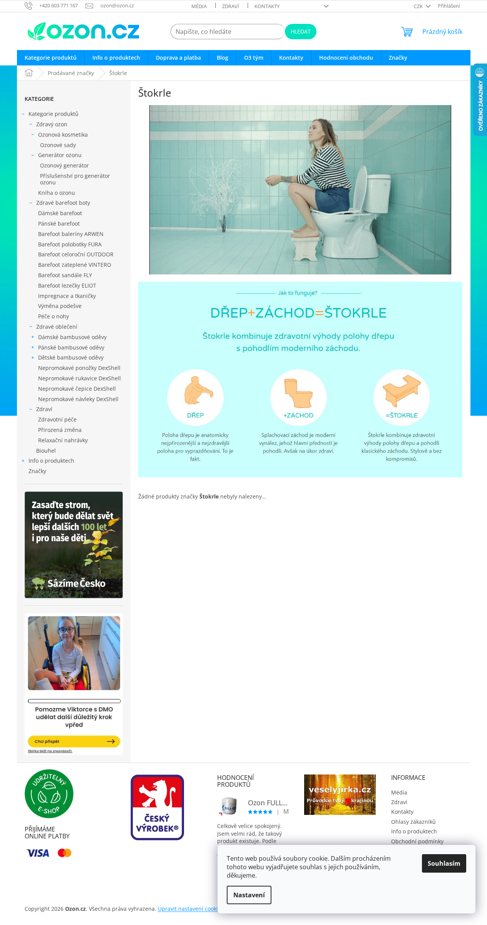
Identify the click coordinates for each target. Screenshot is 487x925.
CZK (419, 6)
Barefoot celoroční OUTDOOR (76, 254)
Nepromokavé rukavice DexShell (79, 378)
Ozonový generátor (64, 165)
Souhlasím (444, 863)
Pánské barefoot (59, 223)
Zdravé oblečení (56, 326)
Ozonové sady (58, 145)
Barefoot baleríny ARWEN (71, 234)
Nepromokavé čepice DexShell (77, 388)
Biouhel (46, 450)
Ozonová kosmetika (63, 134)
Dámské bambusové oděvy (72, 337)
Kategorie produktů (53, 113)
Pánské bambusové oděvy (71, 347)
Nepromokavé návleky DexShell (78, 399)
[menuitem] (50, 57)
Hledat (301, 31)
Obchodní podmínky (417, 841)
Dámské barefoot (60, 213)
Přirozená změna (60, 429)
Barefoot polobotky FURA (70, 244)
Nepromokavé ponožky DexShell (79, 367)
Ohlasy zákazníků (413, 821)
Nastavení (249, 895)
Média (199, 6)
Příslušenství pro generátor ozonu (75, 179)
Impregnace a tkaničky (67, 295)
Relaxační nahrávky (63, 440)
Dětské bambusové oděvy (71, 357)
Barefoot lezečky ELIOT (67, 285)
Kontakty (266, 6)
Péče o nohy (53, 316)
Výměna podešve (60, 305)
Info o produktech (51, 460)
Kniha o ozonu (56, 192)
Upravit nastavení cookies (191, 908)
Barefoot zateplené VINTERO (74, 264)
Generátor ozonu (60, 155)
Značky (37, 471)
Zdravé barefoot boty (63, 202)
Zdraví (230, 6)
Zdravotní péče (57, 419)
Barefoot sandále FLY (65, 275)
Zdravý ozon (51, 124)
